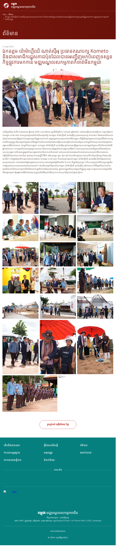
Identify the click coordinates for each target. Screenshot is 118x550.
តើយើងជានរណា (12, 445)
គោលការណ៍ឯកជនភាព (57, 531)
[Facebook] (41, 479)
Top (4, 15)
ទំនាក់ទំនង (49, 460)
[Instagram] (63, 479)
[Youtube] (74, 479)
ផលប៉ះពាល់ (86, 452)
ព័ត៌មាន (10, 15)
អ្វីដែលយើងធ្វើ (51, 445)
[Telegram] (52, 479)
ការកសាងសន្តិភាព (13, 460)
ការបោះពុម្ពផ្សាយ (12, 452)
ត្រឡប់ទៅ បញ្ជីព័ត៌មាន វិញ (58, 424)
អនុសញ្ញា (48, 452)
